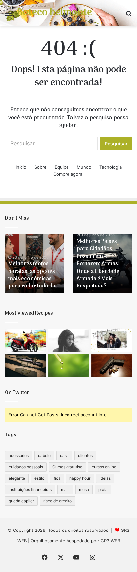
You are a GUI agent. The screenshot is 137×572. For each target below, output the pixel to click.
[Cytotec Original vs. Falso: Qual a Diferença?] (68, 340)
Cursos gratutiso (67, 466)
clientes (85, 455)
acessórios (19, 455)
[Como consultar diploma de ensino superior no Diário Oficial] (111, 340)
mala (65, 489)
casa (64, 455)
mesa (84, 489)
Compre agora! (68, 174)
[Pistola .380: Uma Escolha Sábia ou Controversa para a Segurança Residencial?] (111, 365)
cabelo (44, 455)
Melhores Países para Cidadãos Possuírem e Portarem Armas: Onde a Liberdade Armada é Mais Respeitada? (98, 263)
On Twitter (17, 393)
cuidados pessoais (26, 466)
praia (103, 489)
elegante (17, 478)
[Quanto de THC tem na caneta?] (68, 365)
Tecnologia (110, 167)
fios (57, 478)
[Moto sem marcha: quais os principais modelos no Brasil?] (25, 340)
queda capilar (21, 500)
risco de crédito (57, 500)
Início (21, 167)
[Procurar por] (128, 15)
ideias (105, 478)
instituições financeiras (30, 489)
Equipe (62, 167)
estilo (39, 478)
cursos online (104, 466)
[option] (34, 263)
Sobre (40, 167)
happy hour (79, 478)
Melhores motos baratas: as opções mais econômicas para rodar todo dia (32, 275)
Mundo (84, 167)
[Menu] (8, 15)
